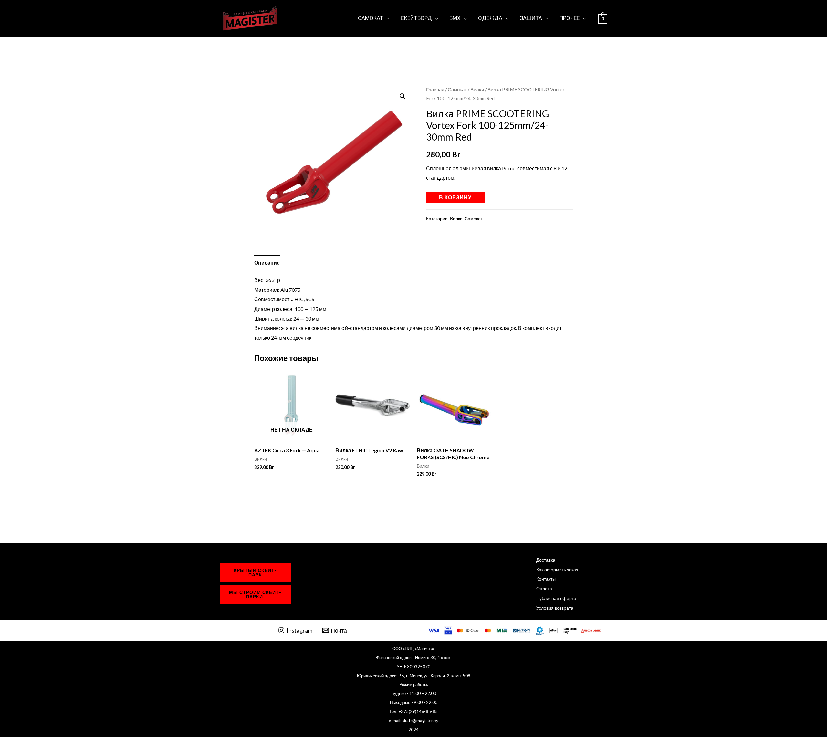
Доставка (545, 560)
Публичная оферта (556, 598)
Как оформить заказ (557, 569)
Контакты (546, 579)
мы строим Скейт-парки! (255, 594)
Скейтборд (416, 18)
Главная (435, 89)
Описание (267, 262)
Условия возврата (554, 608)
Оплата (544, 588)
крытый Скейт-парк (255, 572)
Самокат (370, 18)
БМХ (455, 18)
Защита (531, 18)
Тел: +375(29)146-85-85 (413, 711)
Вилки (477, 89)
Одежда (490, 18)
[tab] (267, 262)
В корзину (455, 197)
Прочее (570, 18)
